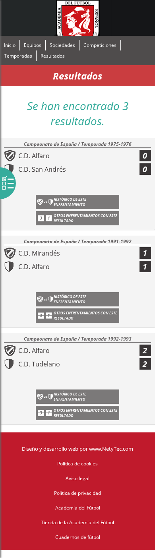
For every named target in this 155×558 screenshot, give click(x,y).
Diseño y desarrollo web (50, 448)
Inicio (9, 45)
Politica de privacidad (77, 493)
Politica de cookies (77, 463)
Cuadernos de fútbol (77, 537)
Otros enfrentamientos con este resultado (85, 218)
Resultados (53, 55)
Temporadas (18, 55)
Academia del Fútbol (77, 507)
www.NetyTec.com (111, 448)
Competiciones (99, 45)
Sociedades (62, 45)
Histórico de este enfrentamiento (70, 202)
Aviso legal (77, 478)
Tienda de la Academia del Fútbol (77, 522)
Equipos (32, 45)
